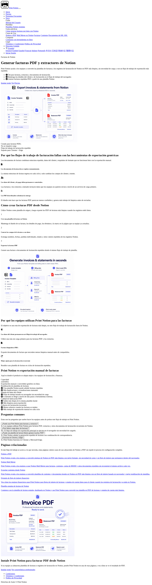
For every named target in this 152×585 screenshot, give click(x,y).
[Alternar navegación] (20, 8)
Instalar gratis (6, 83)
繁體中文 (70, 51)
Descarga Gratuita (12, 46)
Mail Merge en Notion (25, 35)
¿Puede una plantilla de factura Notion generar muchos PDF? (23, 433)
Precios (8, 14)
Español (11, 48)
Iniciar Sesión (11, 53)
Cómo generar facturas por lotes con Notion (22, 31)
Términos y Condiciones (15, 44)
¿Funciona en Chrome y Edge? (12, 437)
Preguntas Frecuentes (14, 16)
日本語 (55, 51)
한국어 (49, 51)
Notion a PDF (11, 35)
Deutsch (9, 51)
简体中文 (62, 51)
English (15, 51)
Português (41, 51)
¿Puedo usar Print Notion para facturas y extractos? (20, 424)
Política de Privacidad (33, 44)
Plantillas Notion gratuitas (15, 27)
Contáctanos (10, 574)
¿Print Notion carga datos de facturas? (15, 428)
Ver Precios (15, 83)
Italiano (34, 51)
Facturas (37, 35)
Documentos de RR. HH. (58, 35)
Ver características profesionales (23, 570)
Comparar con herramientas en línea (19, 40)
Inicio (8, 12)
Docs (8, 18)
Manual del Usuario (13, 23)
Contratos (44, 35)
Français (28, 51)
